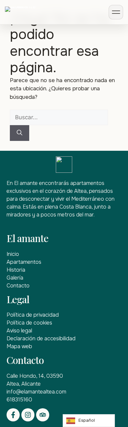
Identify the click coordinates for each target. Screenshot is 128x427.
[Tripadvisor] (42, 414)
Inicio (13, 254)
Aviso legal (19, 330)
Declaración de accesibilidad (41, 338)
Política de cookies (29, 322)
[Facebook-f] (13, 414)
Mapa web (19, 346)
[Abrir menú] (116, 12)
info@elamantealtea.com (36, 391)
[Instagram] (27, 414)
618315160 (19, 399)
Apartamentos (24, 261)
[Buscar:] (59, 117)
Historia (16, 269)
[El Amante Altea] (31, 12)
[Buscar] (19, 133)
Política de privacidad (33, 314)
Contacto (18, 285)
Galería (15, 277)
